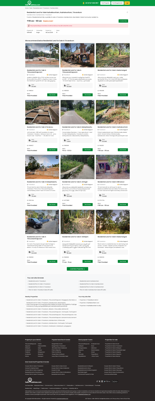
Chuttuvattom (70, 385)
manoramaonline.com (62, 398)
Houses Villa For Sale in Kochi (59, 366)
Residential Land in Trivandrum (37, 281)
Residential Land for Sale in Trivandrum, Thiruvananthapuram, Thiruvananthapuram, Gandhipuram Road (56, 314)
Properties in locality (90, 305)
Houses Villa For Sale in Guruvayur (113, 370)
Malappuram (41, 352)
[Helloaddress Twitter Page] (99, 382)
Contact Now (123, 21)
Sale (31, 8)
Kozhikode (28, 354)
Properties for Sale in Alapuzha (113, 354)
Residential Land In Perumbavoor (33, 372)
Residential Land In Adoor (58, 374)
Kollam (40, 344)
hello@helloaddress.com (84, 394)
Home (26, 8)
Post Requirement (117, 3)
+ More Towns (95, 356)
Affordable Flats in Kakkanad (59, 348)
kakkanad (93, 348)
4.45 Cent (34, 141)
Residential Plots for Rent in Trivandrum (40, 287)
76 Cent (33, 196)
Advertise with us (73, 388)
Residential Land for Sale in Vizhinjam (75, 237)
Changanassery (82, 348)
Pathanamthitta (42, 346)
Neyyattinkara (82, 356)
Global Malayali (89, 385)
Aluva (92, 346)
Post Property (105, 3)
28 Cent (104, 86)
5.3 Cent (104, 141)
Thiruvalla (80, 354)
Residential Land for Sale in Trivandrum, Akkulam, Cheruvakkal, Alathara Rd (47, 309)
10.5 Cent (69, 196)
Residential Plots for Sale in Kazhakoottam (91, 284)
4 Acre (68, 141)
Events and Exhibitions (55, 388)
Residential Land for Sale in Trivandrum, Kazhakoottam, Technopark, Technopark (49, 323)
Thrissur (40, 350)
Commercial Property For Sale (86, 374)
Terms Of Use (123, 398)
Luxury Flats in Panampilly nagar (60, 356)
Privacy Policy (116, 398)
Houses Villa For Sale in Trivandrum (34, 366)
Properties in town (89, 303)
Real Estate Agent (82, 372)
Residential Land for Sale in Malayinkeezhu (77, 127)
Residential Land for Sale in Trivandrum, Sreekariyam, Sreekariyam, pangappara (49, 326)
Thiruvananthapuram (30, 344)
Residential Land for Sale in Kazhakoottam (113, 127)
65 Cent (69, 253)
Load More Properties (76, 269)
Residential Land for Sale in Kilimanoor (111, 182)
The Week (97, 385)
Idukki (39, 348)
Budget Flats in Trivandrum (59, 346)
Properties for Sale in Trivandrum (113, 346)
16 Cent (104, 253)
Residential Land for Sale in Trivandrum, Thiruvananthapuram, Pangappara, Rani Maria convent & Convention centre (59, 300)
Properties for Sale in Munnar (112, 356)
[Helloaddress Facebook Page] (97, 382)
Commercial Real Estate (110, 374)
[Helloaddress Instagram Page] (102, 381)
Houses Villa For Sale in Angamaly (34, 370)
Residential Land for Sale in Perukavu (40, 127)
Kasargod (40, 356)
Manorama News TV (59, 385)
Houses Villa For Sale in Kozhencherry (114, 372)
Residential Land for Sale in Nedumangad (112, 70)
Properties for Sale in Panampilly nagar (115, 350)
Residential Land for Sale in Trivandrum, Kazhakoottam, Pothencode (46, 320)
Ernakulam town (95, 344)
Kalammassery (95, 350)
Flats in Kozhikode (56, 352)
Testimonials (44, 388)
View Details (52, 95)
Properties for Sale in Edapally (113, 352)
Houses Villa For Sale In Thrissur (112, 366)
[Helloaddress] (33, 3)
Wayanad (40, 354)
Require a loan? (48, 21)
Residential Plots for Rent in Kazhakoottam (92, 287)
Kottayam (27, 348)
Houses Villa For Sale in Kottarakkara (61, 372)
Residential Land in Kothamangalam (87, 370)
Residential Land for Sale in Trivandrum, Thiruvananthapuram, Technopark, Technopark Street (53, 312)
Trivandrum (46, 8)
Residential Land (37, 8)
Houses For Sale (56, 370)
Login (127, 3)
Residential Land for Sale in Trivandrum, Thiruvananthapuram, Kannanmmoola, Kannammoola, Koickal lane (57, 317)
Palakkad (27, 352)
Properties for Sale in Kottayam (113, 348)
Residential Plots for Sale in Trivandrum (39, 284)
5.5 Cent (69, 86)
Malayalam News (39, 385)
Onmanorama (49, 385)
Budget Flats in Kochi (57, 344)
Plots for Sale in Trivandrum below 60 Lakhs (41, 290)
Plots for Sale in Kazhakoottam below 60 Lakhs (93, 290)
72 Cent (104, 196)
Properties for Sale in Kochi (112, 344)
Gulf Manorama (79, 385)
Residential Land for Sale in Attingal (74, 182)
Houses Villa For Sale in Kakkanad (60, 368)
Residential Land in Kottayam (85, 366)
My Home (65, 388)
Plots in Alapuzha (56, 350)
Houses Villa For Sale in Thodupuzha (34, 374)
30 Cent (33, 86)
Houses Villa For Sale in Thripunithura (113, 368)
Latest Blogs (36, 388)
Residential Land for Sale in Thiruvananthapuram (36, 71)
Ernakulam (28, 350)
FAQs (128, 398)
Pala (79, 352)
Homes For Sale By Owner (32, 368)
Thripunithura (94, 354)
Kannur (27, 356)
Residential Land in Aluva (84, 368)
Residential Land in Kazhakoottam (89, 281)
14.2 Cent (34, 253)
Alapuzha (27, 346)
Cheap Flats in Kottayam (58, 354)
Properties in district (89, 300)
